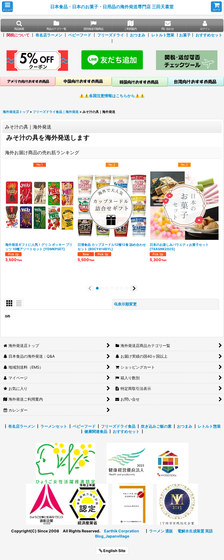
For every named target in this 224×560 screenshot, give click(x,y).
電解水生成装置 (191, 531)
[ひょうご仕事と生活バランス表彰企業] (46, 503)
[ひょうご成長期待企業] (132, 503)
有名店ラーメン (49, 35)
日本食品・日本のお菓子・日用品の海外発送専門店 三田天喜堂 (112, 6)
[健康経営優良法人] (125, 462)
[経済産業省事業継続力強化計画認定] (87, 503)
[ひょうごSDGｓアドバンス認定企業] (168, 462)
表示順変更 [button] (127, 304)
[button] (7, 6)
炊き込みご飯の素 (156, 426)
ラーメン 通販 (161, 531)
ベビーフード (79, 35)
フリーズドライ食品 (118, 426)
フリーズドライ (110, 35)
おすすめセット (209, 35)
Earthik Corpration (121, 531)
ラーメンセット (53, 426)
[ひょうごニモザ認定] (65, 462)
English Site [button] (113, 550)
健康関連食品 (95, 431)
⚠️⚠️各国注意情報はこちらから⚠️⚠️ (112, 95)
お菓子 (185, 35)
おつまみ (137, 35)
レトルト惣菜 (162, 35)
